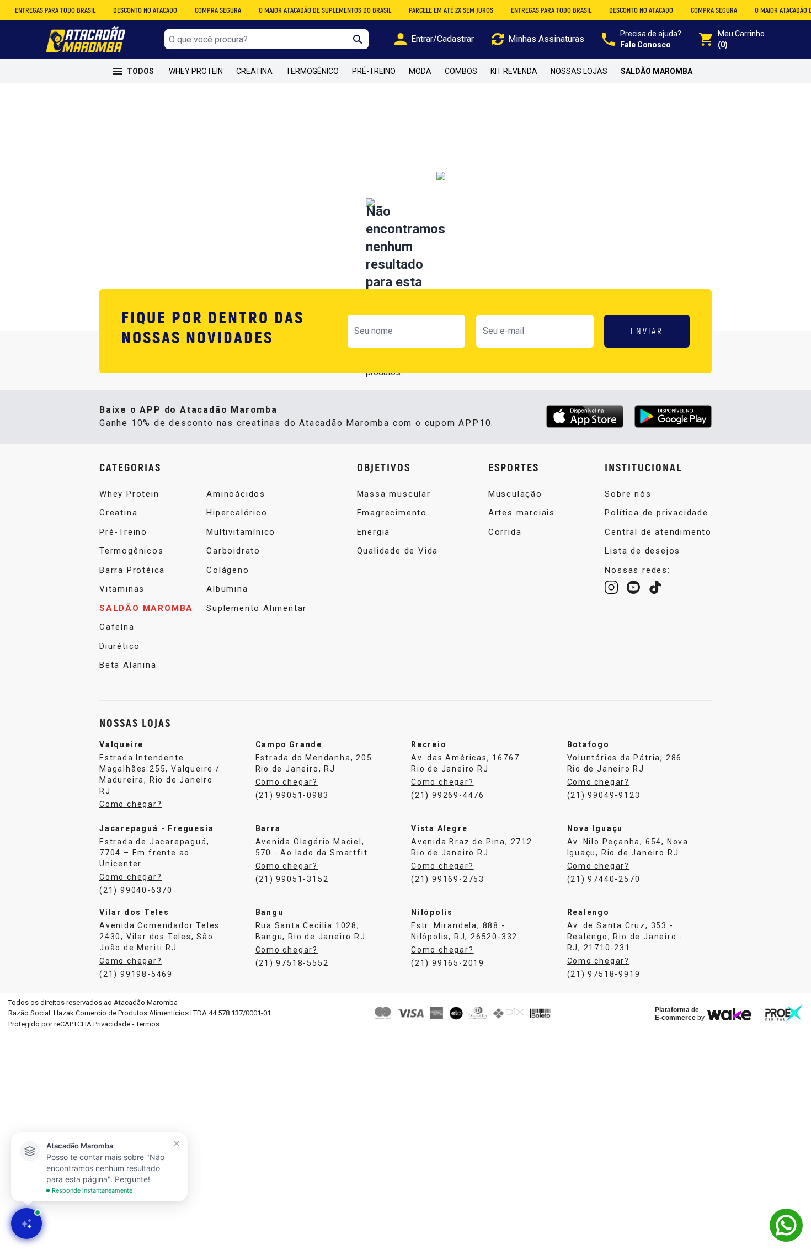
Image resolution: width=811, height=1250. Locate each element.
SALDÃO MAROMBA (656, 71)
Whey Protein (196, 71)
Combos (461, 71)
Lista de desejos (642, 551)
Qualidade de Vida (398, 551)
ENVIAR (647, 331)
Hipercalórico (236, 513)
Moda (420, 71)
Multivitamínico (240, 532)
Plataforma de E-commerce (677, 1014)
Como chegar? (286, 782)
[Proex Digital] (784, 1013)
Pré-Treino (374, 71)
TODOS (140, 71)
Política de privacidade (656, 513)
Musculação (515, 494)
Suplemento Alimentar (256, 608)
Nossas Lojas (579, 71)
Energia (374, 532)
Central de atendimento (658, 532)
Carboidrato (233, 551)
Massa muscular (394, 494)
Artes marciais (521, 513)
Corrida (505, 532)
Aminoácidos (235, 494)
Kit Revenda (513, 71)
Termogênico (312, 71)
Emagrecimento (392, 513)
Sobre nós (628, 494)
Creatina (254, 71)
